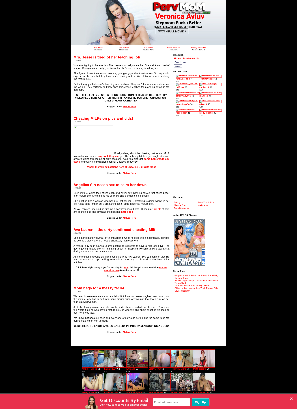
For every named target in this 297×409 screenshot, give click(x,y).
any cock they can (108, 156)
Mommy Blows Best (199, 47)
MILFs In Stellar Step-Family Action (191, 285)
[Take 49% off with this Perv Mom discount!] (148, 44)
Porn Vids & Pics (206, 202)
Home (177, 58)
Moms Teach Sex (173, 47)
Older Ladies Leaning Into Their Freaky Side (196, 288)
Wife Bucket (148, 47)
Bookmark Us (191, 58)
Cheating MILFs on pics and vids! (103, 118)
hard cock (127, 212)
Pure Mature (123, 47)
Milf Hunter (98, 47)
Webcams (203, 205)
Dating (177, 202)
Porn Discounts (181, 208)
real (126, 267)
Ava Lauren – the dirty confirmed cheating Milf (114, 230)
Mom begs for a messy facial (98, 288)
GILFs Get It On (182, 291)
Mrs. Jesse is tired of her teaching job (106, 57)
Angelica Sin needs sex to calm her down (110, 185)
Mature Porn (129, 106)
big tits (157, 209)
